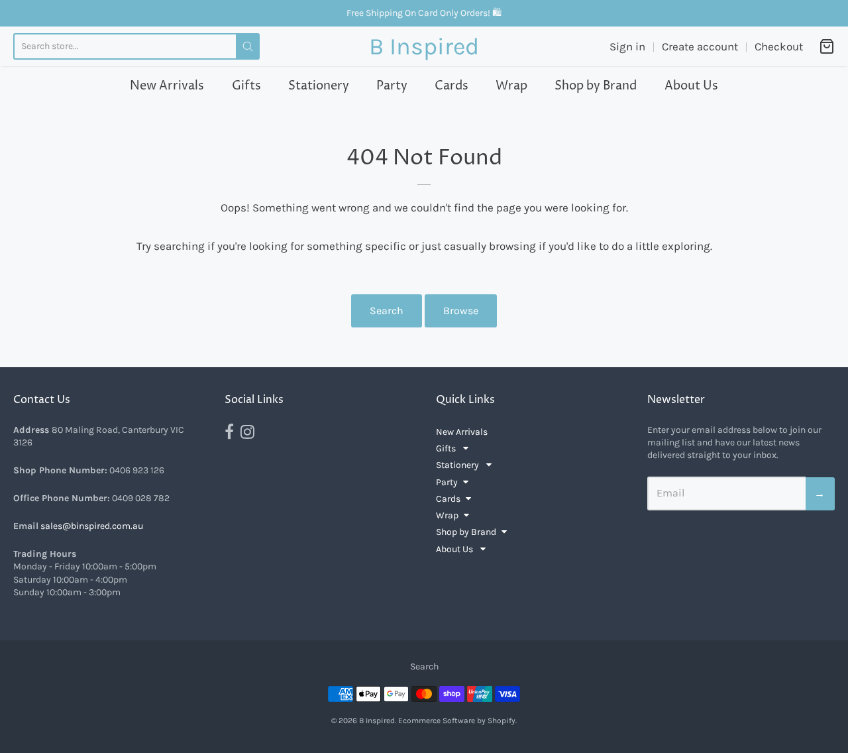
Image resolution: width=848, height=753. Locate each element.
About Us (691, 86)
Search (386, 310)
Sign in (627, 46)
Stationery (318, 86)
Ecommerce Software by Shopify (456, 720)
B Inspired (424, 46)
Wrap (511, 86)
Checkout (779, 46)
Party (391, 86)
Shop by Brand (596, 86)
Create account (700, 46)
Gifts (246, 86)
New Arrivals (167, 86)
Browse (460, 310)
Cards (451, 86)
